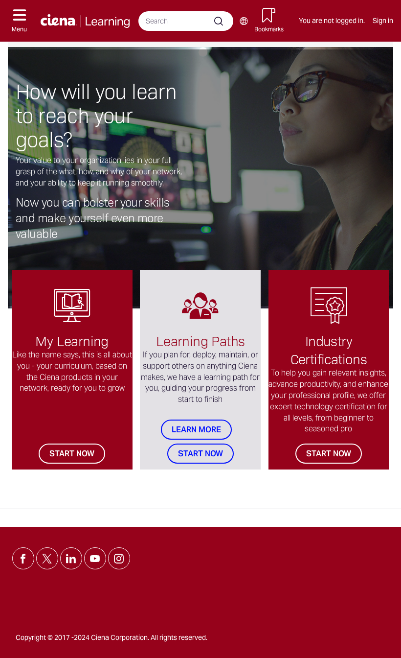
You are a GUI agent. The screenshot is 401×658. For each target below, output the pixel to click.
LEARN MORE (196, 429)
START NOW (71, 453)
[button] (19, 21)
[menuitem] (243, 21)
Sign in (383, 20)
